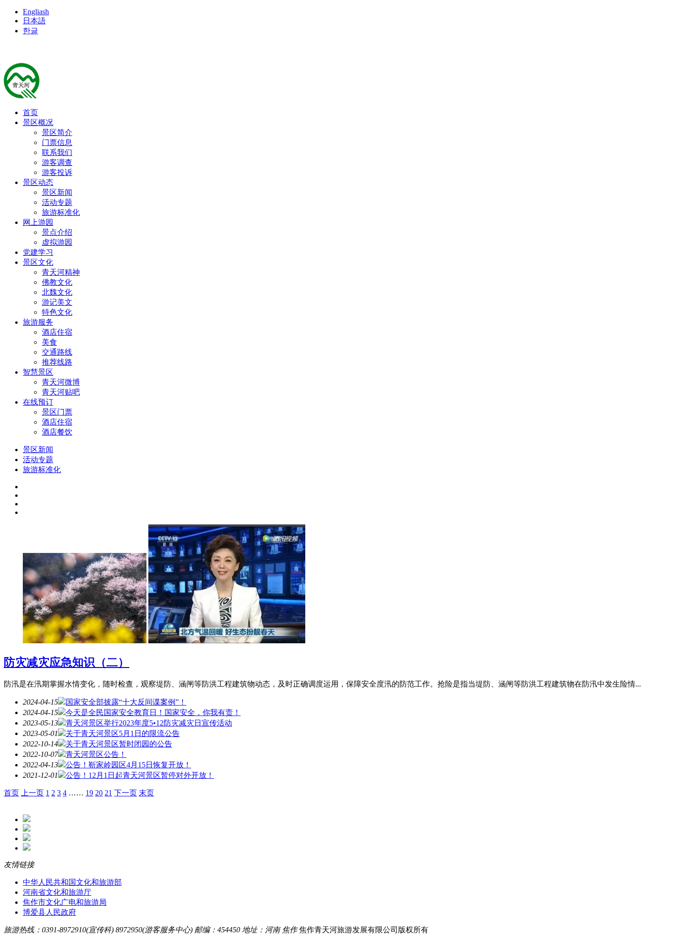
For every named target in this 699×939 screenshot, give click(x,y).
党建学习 (38, 252)
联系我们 (57, 152)
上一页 (32, 793)
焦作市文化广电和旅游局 (65, 902)
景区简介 (57, 132)
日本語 (34, 21)
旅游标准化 (61, 212)
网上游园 (38, 222)
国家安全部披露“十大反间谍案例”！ (126, 702)
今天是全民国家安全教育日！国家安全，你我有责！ (153, 712)
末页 (146, 793)
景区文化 (38, 262)
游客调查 (57, 162)
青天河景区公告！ (96, 754)
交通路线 (57, 352)
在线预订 (38, 402)
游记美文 (57, 302)
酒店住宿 (57, 332)
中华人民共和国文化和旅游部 (72, 882)
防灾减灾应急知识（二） (66, 662)
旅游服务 (38, 322)
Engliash (36, 12)
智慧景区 (38, 372)
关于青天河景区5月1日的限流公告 (123, 733)
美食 (49, 342)
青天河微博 (61, 382)
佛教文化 (57, 282)
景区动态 (38, 182)
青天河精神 (61, 272)
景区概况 (38, 122)
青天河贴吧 (61, 392)
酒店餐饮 (57, 432)
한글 (30, 31)
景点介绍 (57, 232)
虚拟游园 (57, 242)
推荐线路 (57, 362)
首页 (30, 112)
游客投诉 (57, 172)
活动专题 (57, 202)
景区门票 (57, 412)
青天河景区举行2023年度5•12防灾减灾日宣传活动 (149, 723)
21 (108, 793)
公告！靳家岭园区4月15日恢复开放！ (128, 765)
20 (99, 793)
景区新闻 (57, 192)
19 (89, 793)
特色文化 (57, 312)
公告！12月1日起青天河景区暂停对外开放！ (140, 775)
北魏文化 (57, 292)
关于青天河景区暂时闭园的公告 (119, 744)
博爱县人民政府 (49, 912)
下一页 (125, 793)
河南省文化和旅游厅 (57, 892)
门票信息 (57, 142)
